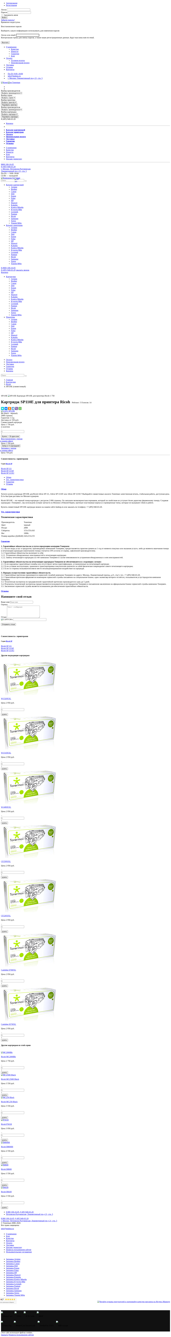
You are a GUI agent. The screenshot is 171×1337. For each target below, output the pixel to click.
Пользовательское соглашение (19, 1252)
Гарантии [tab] (10, 482)
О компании (11, 47)
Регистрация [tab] (11, 5)
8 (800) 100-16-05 (8, 268)
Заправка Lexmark (13, 1284)
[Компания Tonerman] (10, 82)
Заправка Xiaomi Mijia (15, 1295)
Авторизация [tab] (11, 3)
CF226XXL (6, 916)
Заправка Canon (13, 1264)
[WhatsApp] (20, 408)
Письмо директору (14, 159)
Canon (13, 191)
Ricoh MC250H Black (10, 1079)
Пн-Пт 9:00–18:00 (15, 74)
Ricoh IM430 (6, 1192)
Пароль (4, 12)
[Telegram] (13, 408)
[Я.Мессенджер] (2, 408)
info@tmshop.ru (14, 76)
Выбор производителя (10, 91)
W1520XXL (6, 699)
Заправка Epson (12, 1268)
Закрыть (4, 1335)
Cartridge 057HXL (8, 1024)
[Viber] (16, 408)
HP (12, 200)
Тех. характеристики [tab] (15, 480)
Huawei (14, 203)
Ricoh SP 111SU (7, 473)
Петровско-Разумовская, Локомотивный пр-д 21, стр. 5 (29, 1214)
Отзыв (4, 617)
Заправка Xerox (12, 1293)
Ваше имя (5, 602)
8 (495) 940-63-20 (8, 270)
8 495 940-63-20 (27, 1212)
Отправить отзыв (8, 624)
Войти (4, 18)
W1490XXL (6, 807)
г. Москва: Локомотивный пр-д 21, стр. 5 (25, 78)
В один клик (14, 436)
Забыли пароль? (8, 20)
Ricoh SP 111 (6, 469)
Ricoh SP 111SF (7, 471)
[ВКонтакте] (6, 408)
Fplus (13, 198)
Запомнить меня (11, 15)
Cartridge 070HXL (8, 970)
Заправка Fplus (12, 1270)
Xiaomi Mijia (16, 223)
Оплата (9, 58)
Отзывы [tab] (9, 484)
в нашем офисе (6, 441)
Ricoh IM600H (7, 1147)
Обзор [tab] (8, 477)
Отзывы (9, 67)
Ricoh (13, 216)
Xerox (13, 221)
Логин (4, 10)
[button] (15, 185)
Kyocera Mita (16, 209)
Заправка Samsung (14, 1291)
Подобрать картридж (10, 117)
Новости (14, 51)
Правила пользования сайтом (18, 1250)
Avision (14, 187)
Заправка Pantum (13, 1286)
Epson (13, 196)
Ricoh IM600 (6, 1169)
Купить (4, 436)
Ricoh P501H (6, 1124)
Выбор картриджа (8, 112)
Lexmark (14, 212)
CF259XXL (6, 861)
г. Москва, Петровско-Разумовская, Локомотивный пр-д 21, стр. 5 (16, 170)
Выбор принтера (8, 100)
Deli (12, 194)
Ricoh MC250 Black (9, 1102)
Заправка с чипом (8, 448)
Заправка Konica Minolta (16, 1279)
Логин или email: (8, 35)
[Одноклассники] (9, 408)
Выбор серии (6, 95)
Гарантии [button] (5, 541)
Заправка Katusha (13, 1277)
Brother (14, 189)
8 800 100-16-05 (12, 1212)
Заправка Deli (12, 1266)
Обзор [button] (3, 489)
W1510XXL (6, 753)
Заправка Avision (13, 1259)
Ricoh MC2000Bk (8, 1057)
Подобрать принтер (9, 105)
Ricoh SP (9, 464)
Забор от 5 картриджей (10, 446)
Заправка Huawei (13, 1275)
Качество (15, 49)
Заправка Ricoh (12, 1288)
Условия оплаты (18, 60)
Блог (13, 56)
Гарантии (15, 54)
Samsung (14, 218)
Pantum (14, 214)
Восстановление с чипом (11, 439)
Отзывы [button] (5, 591)
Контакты (10, 69)
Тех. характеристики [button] (10, 512)
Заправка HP (11, 1273)
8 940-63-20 (8, 167)
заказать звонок (22, 270)
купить (4, 714)
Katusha (14, 205)
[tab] (85, 489)
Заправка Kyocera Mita (15, 1282)
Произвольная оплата (20, 63)
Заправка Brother (13, 1261)
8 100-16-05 (7, 164)
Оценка (4, 604)
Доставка (10, 65)
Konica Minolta (17, 207)
